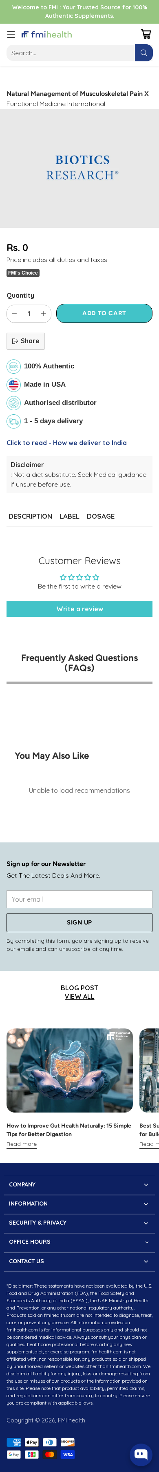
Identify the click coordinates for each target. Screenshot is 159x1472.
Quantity (20, 295)
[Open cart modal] (145, 34)
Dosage (101, 516)
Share (30, 341)
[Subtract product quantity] (14, 314)
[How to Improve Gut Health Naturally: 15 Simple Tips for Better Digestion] (70, 1070)
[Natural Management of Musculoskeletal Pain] (79, 168)
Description (30, 516)
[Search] (144, 52)
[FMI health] (46, 34)
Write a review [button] (79, 609)
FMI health (71, 1420)
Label (70, 516)
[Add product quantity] (43, 314)
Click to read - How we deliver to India (67, 443)
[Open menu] (10, 34)
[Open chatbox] (141, 1455)
